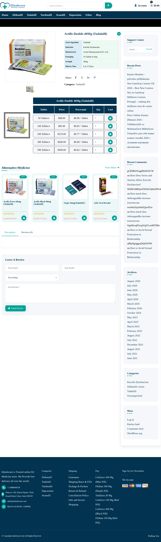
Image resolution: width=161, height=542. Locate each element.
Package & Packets (78, 486)
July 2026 (132, 285)
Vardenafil (46, 14)
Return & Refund (77, 490)
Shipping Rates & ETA (80, 481)
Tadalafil (31, 14)
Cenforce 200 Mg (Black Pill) (104, 511)
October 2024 (134, 312)
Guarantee (74, 477)
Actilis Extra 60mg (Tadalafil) (12, 202)
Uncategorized (134, 395)
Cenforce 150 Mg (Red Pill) (107, 502)
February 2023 (134, 331)
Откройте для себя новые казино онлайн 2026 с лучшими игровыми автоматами (140, 140)
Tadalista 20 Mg (103, 495)
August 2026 (133, 281)
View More (111, 167)
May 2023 (132, 317)
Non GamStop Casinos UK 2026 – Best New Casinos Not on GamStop (140, 88)
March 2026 (133, 303)
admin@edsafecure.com (16, 501)
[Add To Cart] (23, 218)
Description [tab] (10, 232)
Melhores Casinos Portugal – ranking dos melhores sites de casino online (139, 104)
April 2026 (132, 299)
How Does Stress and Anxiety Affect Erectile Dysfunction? (139, 180)
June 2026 (132, 290)
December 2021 (135, 344)
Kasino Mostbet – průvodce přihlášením (138, 76)
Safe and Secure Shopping (77, 502)
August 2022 (133, 335)
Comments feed (135, 428)
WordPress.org (134, 433)
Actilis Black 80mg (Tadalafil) (42, 202)
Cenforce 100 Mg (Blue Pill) (104, 479)
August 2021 (133, 349)
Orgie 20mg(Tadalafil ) (74, 203)
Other (88, 14)
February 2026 (134, 308)
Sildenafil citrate (135, 386)
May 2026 (132, 294)
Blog (98, 14)
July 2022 (132, 340)
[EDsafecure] (12, 5)
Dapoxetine (75, 14)
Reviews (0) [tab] (27, 232)
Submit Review (16, 308)
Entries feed (133, 424)
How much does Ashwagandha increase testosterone (138, 198)
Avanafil (60, 14)
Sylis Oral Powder (102, 203)
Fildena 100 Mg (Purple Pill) (103, 488)
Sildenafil (17, 14)
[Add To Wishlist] (119, 34)
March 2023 (133, 326)
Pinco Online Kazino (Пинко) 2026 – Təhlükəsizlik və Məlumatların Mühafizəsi (140, 122)
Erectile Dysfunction (137, 382)
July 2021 (132, 353)
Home (5, 14)
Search (149, 49)
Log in (130, 419)
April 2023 (132, 321)
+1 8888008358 (13, 487)
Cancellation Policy (79, 495)
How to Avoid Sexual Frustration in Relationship (139, 234)
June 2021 (132, 358)
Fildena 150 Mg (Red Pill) (106, 520)
